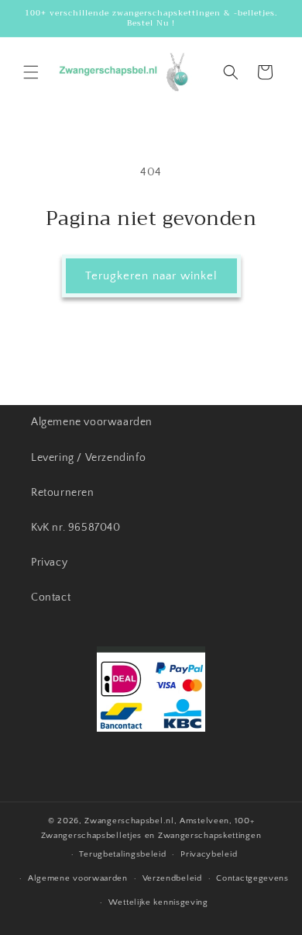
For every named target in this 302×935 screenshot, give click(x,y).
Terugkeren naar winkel (151, 275)
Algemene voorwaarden (92, 422)
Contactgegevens (252, 878)
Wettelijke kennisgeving (158, 902)
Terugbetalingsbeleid (122, 854)
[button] (31, 72)
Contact (50, 597)
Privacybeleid (208, 854)
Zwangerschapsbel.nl (128, 821)
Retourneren (62, 493)
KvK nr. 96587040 (76, 527)
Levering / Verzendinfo (88, 458)
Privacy (49, 562)
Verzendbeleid (172, 878)
